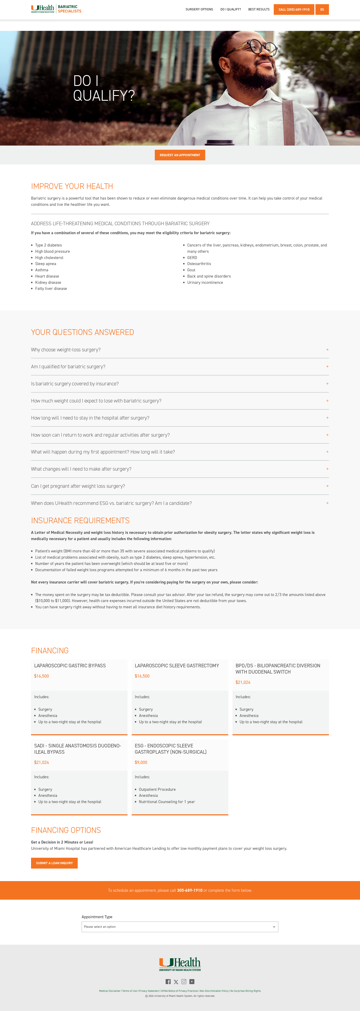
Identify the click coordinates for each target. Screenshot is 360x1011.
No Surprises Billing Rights (245, 991)
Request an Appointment (180, 155)
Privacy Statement (149, 991)
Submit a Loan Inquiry (54, 863)
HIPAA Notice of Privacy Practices (179, 991)
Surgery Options (199, 9)
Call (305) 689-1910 (294, 9)
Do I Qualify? (230, 9)
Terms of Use (130, 991)
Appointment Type (97, 916)
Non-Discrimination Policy (214, 991)
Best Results (259, 9)
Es (322, 9)
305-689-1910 (189, 890)
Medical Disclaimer (110, 991)
